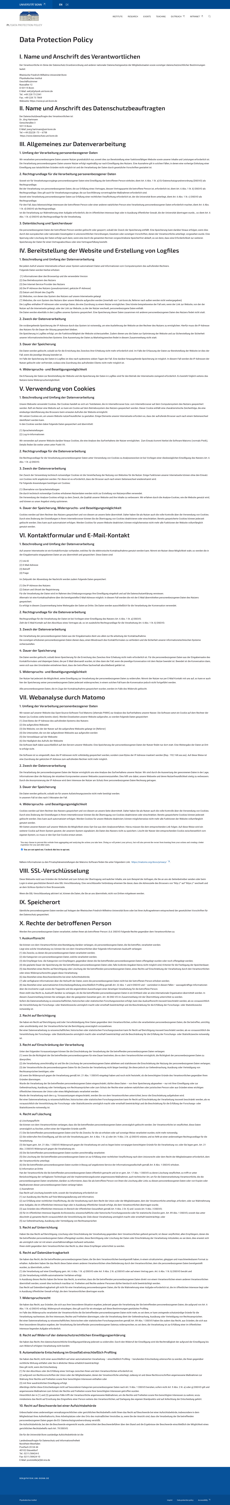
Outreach (176, 16)
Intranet (195, 16)
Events (147, 16)
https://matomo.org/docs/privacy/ (149, 862)
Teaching (161, 16)
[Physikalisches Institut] (29, 16)
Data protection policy (185, 1500)
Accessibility (203, 1500)
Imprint (169, 1500)
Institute (118, 16)
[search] (208, 18)
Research (133, 16)
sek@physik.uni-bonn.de (34, 1478)
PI (8, 25)
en (60, 4)
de (67, 4)
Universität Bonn (30, 4)
